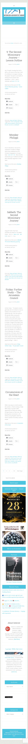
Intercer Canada (7, 734)
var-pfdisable (16, 124)
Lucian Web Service (14, 649)
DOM (17, 276)
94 (14, 471)
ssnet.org (17, 123)
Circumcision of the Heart (14, 393)
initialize (12, 200)
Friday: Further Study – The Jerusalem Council (14, 293)
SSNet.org (19, 120)
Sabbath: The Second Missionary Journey (14, 216)
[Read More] (17, 639)
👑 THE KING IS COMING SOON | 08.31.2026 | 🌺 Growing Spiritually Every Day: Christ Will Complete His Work (13, 606)
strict (21, 123)
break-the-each (15, 459)
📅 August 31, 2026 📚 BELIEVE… (11, 600)
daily (21, 379)
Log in (14, 735)
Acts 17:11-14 (15, 81)
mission (6, 278)
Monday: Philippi (14, 136)
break (21, 121)
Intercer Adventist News (14, 13)
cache (6, 123)
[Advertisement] (14, 32)
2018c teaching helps (15, 121)
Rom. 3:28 (16, 234)
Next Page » (20, 471)
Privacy (22, 734)
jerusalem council (19, 380)
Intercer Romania (18, 732)
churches (14, 276)
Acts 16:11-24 (11, 155)
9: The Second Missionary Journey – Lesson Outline (14, 56)
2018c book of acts (15, 275)
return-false (11, 278)
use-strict (11, 124)
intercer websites (11, 123)
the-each (6, 124)
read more (14, 671)
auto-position (14, 199)
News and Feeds (13, 120)
